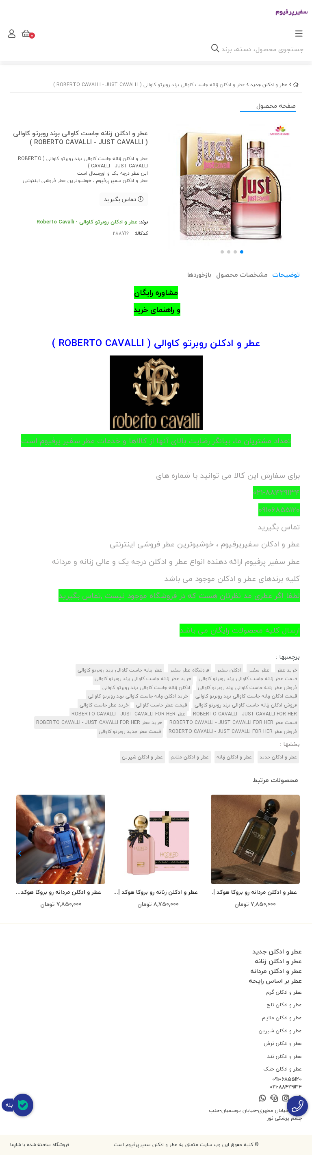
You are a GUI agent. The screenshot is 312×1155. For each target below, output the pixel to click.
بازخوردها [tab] (199, 274)
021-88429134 (286, 1087)
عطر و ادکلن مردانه (276, 971)
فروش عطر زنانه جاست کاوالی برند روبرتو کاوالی (247, 687)
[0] (25, 33)
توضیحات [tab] (286, 274)
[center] (215, 49)
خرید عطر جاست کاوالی (104, 705)
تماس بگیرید (121, 199)
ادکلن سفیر (229, 670)
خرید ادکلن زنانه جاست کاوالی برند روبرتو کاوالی (138, 696)
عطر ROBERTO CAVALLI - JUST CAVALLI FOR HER (128, 714)
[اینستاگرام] (285, 1098)
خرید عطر (287, 670)
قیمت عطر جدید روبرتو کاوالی (130, 731)
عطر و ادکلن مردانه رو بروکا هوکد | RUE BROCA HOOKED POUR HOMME (255, 892)
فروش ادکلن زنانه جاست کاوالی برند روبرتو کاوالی (246, 705)
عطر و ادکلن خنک (282, 1068)
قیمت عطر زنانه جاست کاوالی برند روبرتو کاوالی (248, 678)
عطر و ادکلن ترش (283, 1043)
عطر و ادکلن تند (284, 1056)
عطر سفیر (259, 670)
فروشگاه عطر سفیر (189, 670)
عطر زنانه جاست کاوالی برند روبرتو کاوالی (120, 670)
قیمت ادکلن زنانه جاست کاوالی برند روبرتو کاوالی (246, 696)
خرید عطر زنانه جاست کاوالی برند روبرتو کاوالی (143, 678)
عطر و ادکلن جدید (269, 84)
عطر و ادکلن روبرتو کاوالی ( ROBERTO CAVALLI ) (156, 343)
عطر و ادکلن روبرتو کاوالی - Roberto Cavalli (87, 221)
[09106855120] (297, 1106)
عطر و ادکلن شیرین (142, 757)
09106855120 (287, 1079)
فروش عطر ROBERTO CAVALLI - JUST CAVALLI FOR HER (233, 731)
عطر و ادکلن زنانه (234, 757)
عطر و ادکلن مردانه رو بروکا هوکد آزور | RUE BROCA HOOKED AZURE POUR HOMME (60, 892)
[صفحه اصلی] (296, 84)
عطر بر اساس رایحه (275, 980)
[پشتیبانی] (274, 1098)
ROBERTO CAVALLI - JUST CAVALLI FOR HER (245, 714)
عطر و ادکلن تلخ (284, 1004)
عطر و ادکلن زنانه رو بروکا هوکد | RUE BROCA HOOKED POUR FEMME (158, 892)
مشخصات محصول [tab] (241, 274)
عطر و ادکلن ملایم (190, 757)
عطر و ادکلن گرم (284, 992)
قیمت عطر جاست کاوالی (161, 705)
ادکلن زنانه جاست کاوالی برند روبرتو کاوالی (146, 687)
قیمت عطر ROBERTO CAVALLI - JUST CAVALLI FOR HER (233, 722)
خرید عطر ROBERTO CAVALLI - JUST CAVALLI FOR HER (99, 722)
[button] (19, 854)
